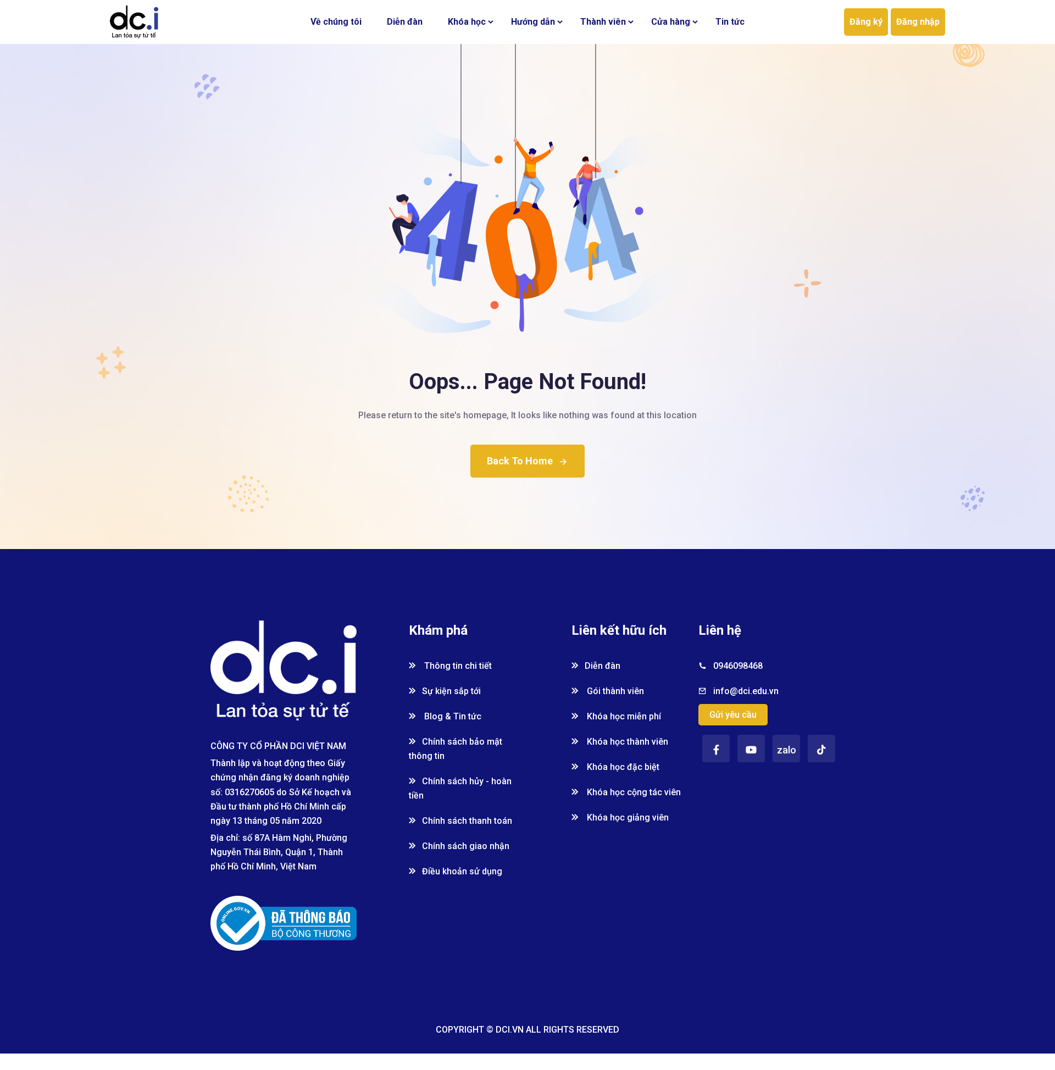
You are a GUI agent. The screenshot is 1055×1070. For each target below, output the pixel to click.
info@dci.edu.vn (746, 691)
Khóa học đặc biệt (622, 767)
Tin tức (730, 21)
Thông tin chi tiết (457, 666)
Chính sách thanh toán (467, 821)
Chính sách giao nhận (465, 846)
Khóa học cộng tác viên (633, 792)
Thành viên (603, 21)
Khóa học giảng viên (627, 817)
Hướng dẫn (533, 21)
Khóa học (467, 21)
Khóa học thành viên (626, 741)
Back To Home (520, 461)
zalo (786, 750)
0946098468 (738, 666)
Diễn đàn (405, 21)
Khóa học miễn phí (623, 716)
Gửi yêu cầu (733, 714)
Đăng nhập (918, 21)
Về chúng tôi (336, 21)
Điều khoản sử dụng (462, 871)
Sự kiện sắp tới (451, 691)
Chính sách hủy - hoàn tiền (460, 788)
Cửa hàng (670, 21)
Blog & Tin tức (451, 716)
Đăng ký (865, 21)
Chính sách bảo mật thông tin (455, 748)
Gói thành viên (614, 691)
